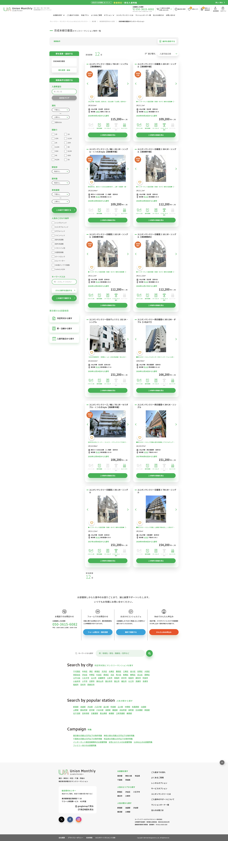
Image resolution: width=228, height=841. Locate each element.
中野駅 (127, 706)
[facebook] (70, 819)
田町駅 (131, 710)
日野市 (92, 681)
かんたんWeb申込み (163, 632)
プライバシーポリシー (75, 837)
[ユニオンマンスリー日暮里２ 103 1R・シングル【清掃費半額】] (107, 254)
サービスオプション (159, 788)
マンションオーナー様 (143, 15)
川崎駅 (127, 812)
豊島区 (106, 674)
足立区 (140, 674)
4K (56, 155)
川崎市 (127, 796)
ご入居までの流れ (73, 15)
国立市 (116, 681)
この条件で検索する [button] (63, 210)
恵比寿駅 (103, 713)
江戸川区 (76, 678)
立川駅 (120, 706)
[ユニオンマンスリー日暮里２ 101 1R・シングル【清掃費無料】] (156, 254)
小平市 (84, 681)
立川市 (93, 678)
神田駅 (147, 710)
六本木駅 (99, 710)
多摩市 (145, 681)
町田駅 (113, 706)
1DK (56, 138)
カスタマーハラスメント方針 (105, 837)
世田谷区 (76, 674)
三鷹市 (109, 678)
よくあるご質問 (96, 15)
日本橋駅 (139, 710)
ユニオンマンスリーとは (124, 15)
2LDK (57, 147)
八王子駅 (98, 706)
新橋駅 (111, 713)
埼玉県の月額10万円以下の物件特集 (118, 738)
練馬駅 (129, 713)
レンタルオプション (159, 783)
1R (56, 134)
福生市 (124, 681)
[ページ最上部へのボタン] (222, 762)
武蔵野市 (101, 678)
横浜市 (119, 796)
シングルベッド (61, 223)
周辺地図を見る (87, 809)
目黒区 (140, 671)
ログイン (223, 11)
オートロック (60, 256)
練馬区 (132, 674)
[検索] (149, 653)
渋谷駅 (90, 706)
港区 (91, 671)
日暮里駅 (94, 713)
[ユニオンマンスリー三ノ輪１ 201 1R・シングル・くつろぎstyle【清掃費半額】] (107, 169)
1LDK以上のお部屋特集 (143, 742)
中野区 (92, 674)
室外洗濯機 (59, 244)
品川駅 (106, 706)
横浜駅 (119, 812)
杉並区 (99, 674)
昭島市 (131, 678)
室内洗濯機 (59, 239)
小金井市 (76, 681)
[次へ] (127, 83)
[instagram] (78, 819)
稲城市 (75, 684)
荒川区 (146, 112)
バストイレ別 (60, 248)
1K (69, 134)
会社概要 (62, 837)
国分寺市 (108, 681)
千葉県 (119, 780)
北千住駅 (76, 713)
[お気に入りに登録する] (91, 97)
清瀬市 (138, 681)
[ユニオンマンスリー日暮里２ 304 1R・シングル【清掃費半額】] (156, 169)
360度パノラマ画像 (62, 265)
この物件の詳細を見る (107, 135)
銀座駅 (115, 710)
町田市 (145, 678)
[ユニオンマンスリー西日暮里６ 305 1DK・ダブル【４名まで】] (156, 339)
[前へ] (87, 83)
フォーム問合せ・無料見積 (98, 632)
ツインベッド (60, 235)
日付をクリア (64, 98)
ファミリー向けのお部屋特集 (84, 745)
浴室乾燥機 (59, 252)
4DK (69, 155)
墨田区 (118, 671)
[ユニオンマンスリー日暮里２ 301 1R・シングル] (107, 510)
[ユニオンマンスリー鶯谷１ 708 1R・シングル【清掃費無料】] (107, 84)
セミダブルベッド (61, 227)
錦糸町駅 (83, 710)
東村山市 (99, 681)
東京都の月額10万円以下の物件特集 (87, 735)
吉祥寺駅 (85, 713)
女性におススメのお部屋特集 (120, 742)
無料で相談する (131, 632)
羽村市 (83, 684)
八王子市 (85, 678)
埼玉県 (137, 776)
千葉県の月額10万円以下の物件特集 (87, 738)
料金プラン (85, 15)
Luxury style (60, 269)
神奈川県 (128, 776)
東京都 (119, 776)
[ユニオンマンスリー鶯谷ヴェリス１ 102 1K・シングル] (107, 339)
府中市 (124, 678)
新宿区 (97, 671)
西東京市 (91, 684)
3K (69, 147)
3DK (56, 151)
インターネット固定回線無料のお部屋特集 (90, 742)
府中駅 (92, 710)
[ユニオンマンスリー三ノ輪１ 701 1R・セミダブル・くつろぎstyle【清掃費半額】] (107, 424)
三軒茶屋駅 (120, 713)
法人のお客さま (158, 15)
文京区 (146, 452)
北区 (112, 674)
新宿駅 (75, 706)
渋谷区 (84, 674)
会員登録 (216, 11)
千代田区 (76, 671)
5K (69, 159)
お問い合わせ (170, 15)
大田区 (147, 671)
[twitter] (61, 819)
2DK (69, 142)
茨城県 (127, 780)
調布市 (138, 678)
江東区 (125, 671)
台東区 (98, 112)
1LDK (70, 138)
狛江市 (131, 681)
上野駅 (75, 710)
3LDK (70, 151)
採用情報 (89, 837)
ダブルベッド (60, 231)
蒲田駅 (143, 706)
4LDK (57, 159)
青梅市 (116, 678)
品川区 (132, 671)
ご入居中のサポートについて (160, 799)
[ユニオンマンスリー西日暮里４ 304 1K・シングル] (156, 424)
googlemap (86, 806)
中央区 (84, 671)
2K (56, 142)
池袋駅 (83, 706)
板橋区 (125, 674)
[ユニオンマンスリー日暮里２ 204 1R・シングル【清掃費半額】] (156, 84)
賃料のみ (58, 122)
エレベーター (60, 261)
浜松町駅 (123, 710)
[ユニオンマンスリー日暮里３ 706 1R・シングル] (156, 510)
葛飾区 (147, 674)
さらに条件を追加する (63, 290)
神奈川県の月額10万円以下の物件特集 (119, 735)
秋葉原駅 (135, 706)
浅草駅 (108, 710)
